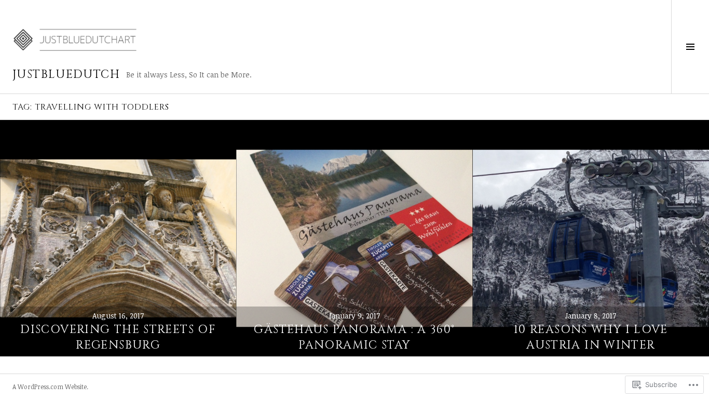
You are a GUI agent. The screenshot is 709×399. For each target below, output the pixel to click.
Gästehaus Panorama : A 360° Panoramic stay (354, 337)
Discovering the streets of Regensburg (118, 337)
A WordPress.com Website (49, 386)
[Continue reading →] (118, 238)
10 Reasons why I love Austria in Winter (591, 337)
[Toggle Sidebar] (690, 47)
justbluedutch (66, 74)
